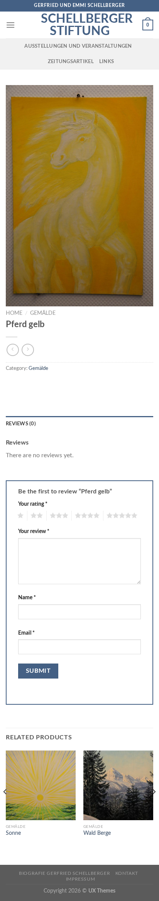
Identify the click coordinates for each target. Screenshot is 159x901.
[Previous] (5, 807)
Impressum (80, 879)
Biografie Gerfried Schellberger (64, 873)
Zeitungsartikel (71, 61)
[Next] (153, 807)
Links (106, 61)
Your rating (32, 504)
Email (26, 633)
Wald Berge (97, 833)
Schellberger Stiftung (79, 25)
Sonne (13, 833)
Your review (33, 531)
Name (27, 597)
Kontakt (126, 873)
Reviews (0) (21, 423)
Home (14, 313)
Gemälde (43, 313)
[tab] (79, 423)
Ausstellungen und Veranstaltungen (78, 46)
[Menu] (10, 24)
